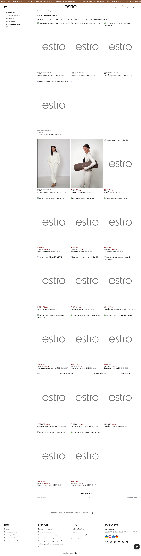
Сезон (68, 19)
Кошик (135, 6)
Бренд (88, 19)
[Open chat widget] (137, 546)
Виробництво (99, 19)
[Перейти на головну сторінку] (71, 6)
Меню (5, 7)
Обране (129, 7)
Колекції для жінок (10, 538)
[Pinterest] (122, 541)
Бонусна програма (10, 532)
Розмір (40, 19)
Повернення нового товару (47, 535)
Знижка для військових (12, 535)
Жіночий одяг (9, 12)
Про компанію (43, 547)
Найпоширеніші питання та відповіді (50, 544)
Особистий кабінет (78, 529)
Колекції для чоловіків (12, 541)
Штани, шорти (11, 21)
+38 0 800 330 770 (110, 529)
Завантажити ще (86, 493)
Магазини (7, 529)
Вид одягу (78, 19)
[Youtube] (118, 541)
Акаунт (123, 7)
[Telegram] (127, 541)
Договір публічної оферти (80, 538)
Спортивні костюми (13, 24)
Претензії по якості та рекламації (49, 538)
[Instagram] (110, 541)
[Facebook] (106, 541)
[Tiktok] (114, 541)
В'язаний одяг (10, 18)
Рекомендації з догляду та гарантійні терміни (53, 541)
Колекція (58, 19)
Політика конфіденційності (80, 535)
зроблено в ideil (70, 553)
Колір (49, 19)
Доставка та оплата (45, 529)
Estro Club (9, 27)
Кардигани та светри (13, 16)
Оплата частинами (44, 532)
